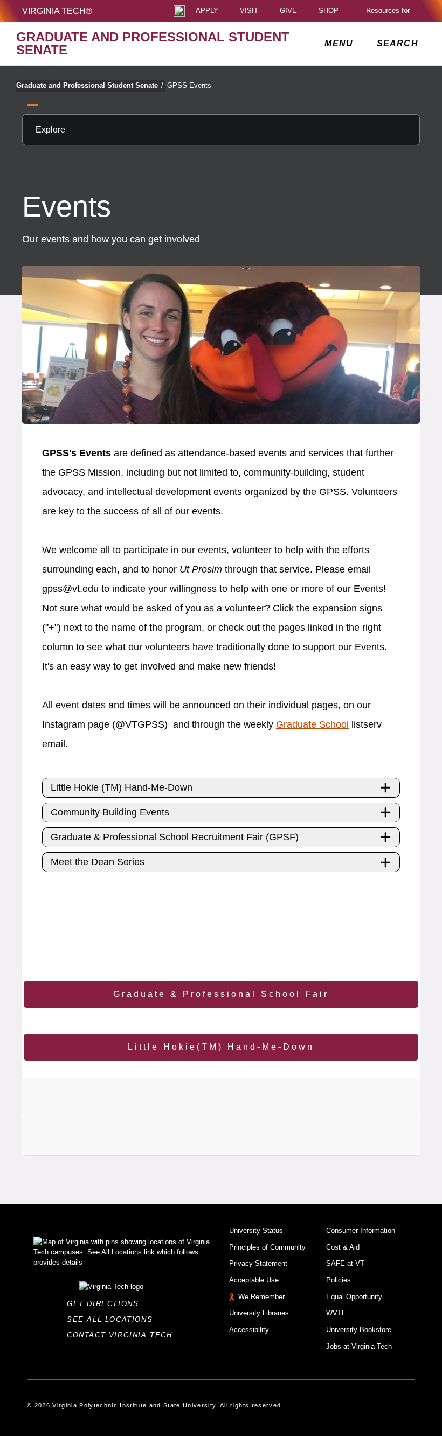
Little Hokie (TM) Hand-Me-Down (121, 787)
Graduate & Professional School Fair (221, 994)
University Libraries (259, 1313)
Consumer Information (360, 1230)
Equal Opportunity (354, 1297)
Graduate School (312, 724)
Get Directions (106, 1304)
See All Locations (112, 1319)
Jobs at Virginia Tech (359, 1346)
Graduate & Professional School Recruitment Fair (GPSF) (175, 837)
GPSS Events (189, 85)
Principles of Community (267, 1247)
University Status (256, 1230)
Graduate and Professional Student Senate (89, 85)
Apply (207, 11)
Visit (249, 11)
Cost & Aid (343, 1247)
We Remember (261, 1297)
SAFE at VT (345, 1263)
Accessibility (249, 1330)
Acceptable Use (254, 1280)
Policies (338, 1280)
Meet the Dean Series (97, 861)
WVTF (336, 1313)
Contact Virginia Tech (122, 1335)
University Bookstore (358, 1330)
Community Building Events (110, 812)
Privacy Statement (258, 1263)
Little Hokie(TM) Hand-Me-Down (221, 1046)
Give (288, 11)
